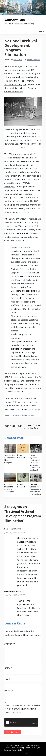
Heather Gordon (33, 60)
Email (8, 679)
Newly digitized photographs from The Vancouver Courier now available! (35, 462)
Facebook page (32, 409)
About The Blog (18, 748)
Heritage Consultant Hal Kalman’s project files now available (35, 489)
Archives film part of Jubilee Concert (33, 426)
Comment (10, 644)
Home (7, 748)
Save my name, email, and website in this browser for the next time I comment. (22, 709)
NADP (33, 415)
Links (20, 750)
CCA (28, 415)
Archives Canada (28, 190)
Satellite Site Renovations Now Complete (9, 459)
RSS (24, 753)
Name (8, 667)
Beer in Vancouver (13, 425)
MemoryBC (9, 186)
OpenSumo (35, 745)
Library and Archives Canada (18, 77)
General (16, 415)
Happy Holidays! (21, 456)
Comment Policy (10, 750)
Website (8, 690)
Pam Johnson (10, 529)
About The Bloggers (33, 748)
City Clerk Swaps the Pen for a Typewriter (9, 488)
